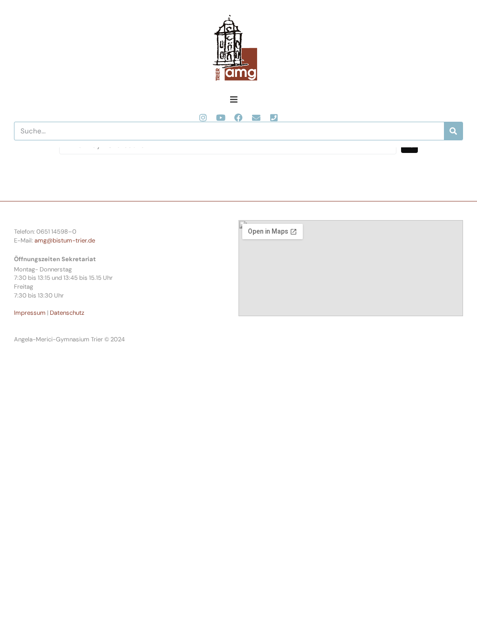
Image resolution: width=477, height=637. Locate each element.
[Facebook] (238, 117)
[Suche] (453, 131)
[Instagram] (203, 117)
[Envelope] (256, 117)
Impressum (30, 313)
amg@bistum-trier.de (64, 240)
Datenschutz (67, 313)
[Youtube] (221, 117)
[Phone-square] (274, 117)
